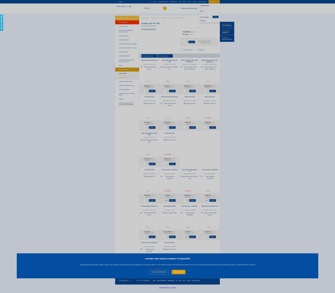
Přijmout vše (178, 272)
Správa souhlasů (202, 1)
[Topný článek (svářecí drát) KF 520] (169, 68)
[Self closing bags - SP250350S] (149, 250)
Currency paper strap (126, 81)
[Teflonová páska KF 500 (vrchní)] (149, 68)
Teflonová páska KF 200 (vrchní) (149, 206)
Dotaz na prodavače (188, 49)
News (155, 1)
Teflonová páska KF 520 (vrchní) (169, 96)
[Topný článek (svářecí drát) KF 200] (189, 177)
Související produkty (148, 56)
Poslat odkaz (201, 49)
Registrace (203, 20)
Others (121, 99)
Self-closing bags (124, 89)
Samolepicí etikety (124, 56)
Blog (184, 1)
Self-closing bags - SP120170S (169, 169)
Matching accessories (167, 18)
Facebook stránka (227, 39)
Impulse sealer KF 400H (169, 206)
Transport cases (124, 40)
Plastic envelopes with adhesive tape (126, 31)
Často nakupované (163, 56)
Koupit (192, 42)
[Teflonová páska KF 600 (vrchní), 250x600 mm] (189, 68)
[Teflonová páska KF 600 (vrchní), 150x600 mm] (209, 68)
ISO (180, 1)
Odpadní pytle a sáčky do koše (128, 48)
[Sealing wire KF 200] (169, 140)
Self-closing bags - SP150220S (210, 169)
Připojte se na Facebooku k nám (189, 8)
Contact (194, 1)
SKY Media (146, 280)
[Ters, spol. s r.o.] (124, 6)
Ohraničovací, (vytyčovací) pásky (127, 94)
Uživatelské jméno (204, 5)
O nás (189, 1)
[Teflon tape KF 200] (149, 104)
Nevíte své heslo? (204, 17)
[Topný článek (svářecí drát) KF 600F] (149, 141)
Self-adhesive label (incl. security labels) (126, 60)
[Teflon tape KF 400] (149, 176)
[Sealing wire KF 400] (148, 29)
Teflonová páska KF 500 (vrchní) (149, 60)
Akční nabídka (123, 22)
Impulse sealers (155, 18)
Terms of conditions (163, 1)
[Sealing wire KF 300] (209, 104)
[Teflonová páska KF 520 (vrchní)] (169, 105)
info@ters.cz (225, 32)
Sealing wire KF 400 (190, 96)
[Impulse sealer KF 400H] (169, 213)
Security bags (123, 26)
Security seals (123, 36)
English (120, 1)
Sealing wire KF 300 (210, 96)
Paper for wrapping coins (126, 85)
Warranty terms (173, 1)
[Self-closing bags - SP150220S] (209, 177)
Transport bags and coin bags (128, 44)
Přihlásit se (213, 1)
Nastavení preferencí (159, 272)
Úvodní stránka (145, 18)
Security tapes (123, 52)
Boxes (121, 65)
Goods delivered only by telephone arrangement (126, 104)
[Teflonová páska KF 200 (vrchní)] (149, 214)
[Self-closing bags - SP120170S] (169, 177)
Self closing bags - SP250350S (149, 242)
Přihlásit (215, 17)
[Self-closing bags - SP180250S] (189, 214)
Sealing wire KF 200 (169, 133)
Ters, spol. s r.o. (125, 280)
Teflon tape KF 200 (149, 96)
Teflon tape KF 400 (149, 169)
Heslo (201, 11)
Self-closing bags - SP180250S (190, 206)
